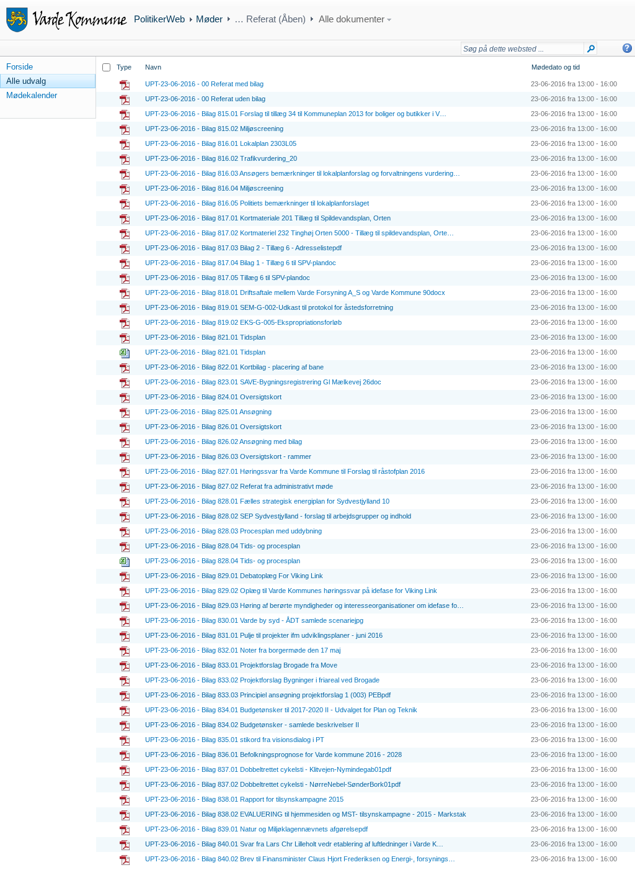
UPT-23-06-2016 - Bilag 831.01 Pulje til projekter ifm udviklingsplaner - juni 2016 (264, 635)
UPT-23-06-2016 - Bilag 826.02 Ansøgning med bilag (223, 441)
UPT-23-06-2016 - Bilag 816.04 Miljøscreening (214, 188)
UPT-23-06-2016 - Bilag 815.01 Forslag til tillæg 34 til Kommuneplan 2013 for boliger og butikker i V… (295, 113)
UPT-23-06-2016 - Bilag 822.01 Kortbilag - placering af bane (234, 367)
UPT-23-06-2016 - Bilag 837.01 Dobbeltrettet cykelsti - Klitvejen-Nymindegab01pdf (268, 769)
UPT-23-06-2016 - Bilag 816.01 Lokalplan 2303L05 (220, 143)
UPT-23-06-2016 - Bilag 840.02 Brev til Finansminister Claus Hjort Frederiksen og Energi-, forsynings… (300, 859)
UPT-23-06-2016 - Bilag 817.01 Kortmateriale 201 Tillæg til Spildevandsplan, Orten (268, 218)
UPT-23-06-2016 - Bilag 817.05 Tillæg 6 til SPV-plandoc (227, 277)
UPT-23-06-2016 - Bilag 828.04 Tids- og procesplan (222, 546)
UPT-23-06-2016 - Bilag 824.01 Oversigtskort (213, 397)
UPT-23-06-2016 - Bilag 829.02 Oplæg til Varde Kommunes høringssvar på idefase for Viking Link (291, 590)
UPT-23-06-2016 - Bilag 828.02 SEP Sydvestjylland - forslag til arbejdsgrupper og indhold (278, 516)
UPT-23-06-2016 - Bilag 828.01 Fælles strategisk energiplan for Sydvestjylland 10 (267, 501)
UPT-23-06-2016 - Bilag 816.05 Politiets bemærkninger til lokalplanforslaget (257, 203)
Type (124, 67)
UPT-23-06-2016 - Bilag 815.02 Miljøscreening (214, 128)
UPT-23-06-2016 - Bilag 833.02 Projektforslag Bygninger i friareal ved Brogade (262, 680)
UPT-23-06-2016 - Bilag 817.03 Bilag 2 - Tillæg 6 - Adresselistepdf (243, 247)
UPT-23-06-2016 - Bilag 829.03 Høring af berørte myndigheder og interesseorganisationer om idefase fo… (304, 605)
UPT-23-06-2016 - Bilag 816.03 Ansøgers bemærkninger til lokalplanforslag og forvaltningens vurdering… (302, 173)
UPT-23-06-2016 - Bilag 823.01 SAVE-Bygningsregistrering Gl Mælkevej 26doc (263, 382)
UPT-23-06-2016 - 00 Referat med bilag (204, 84)
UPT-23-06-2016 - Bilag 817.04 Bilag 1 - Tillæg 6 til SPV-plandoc (240, 262)
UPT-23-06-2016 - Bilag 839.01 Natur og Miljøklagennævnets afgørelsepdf (256, 829)
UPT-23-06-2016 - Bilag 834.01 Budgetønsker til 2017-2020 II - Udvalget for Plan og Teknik (281, 710)
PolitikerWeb (159, 19)
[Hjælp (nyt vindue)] (627, 48)
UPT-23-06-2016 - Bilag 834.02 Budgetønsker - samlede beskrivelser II (252, 724)
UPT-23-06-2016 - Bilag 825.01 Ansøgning (208, 411)
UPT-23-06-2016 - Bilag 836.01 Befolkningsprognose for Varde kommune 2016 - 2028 (273, 754)
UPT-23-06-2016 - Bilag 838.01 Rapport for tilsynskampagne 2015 (244, 799)
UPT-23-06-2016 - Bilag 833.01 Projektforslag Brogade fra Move (241, 665)
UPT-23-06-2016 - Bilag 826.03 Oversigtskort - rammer (228, 456)
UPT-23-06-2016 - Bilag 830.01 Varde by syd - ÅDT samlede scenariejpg (254, 620)
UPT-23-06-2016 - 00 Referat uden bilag (205, 98)
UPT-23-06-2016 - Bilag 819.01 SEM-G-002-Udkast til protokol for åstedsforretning (269, 307)
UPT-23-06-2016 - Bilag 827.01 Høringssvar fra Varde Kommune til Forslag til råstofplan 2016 (285, 471)
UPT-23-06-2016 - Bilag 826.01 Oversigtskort (213, 426)
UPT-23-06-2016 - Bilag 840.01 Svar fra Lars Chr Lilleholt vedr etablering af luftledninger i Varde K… (294, 844)
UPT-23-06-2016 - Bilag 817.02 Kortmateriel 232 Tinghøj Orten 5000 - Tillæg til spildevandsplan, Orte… (299, 233)
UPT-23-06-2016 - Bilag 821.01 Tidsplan (205, 337)
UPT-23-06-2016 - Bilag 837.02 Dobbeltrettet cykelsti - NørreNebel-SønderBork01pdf (273, 784)
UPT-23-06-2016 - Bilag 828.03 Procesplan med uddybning (233, 531)
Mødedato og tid (555, 67)
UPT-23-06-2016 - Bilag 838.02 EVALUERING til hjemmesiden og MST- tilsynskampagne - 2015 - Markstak (305, 814)
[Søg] (590, 51)
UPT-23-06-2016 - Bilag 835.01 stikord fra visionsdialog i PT (234, 739)
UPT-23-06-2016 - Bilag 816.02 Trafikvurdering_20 (221, 158)
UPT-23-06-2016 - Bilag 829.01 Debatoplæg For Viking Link (234, 575)
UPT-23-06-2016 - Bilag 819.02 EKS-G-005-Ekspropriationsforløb (243, 322)
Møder (209, 19)
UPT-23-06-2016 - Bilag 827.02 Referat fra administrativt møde (239, 486)
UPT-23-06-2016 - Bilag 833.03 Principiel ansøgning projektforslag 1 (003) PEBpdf (268, 695)
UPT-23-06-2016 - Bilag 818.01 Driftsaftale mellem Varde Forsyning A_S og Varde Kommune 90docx (295, 292)
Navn (153, 67)
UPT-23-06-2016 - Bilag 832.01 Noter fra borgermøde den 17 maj (242, 650)
